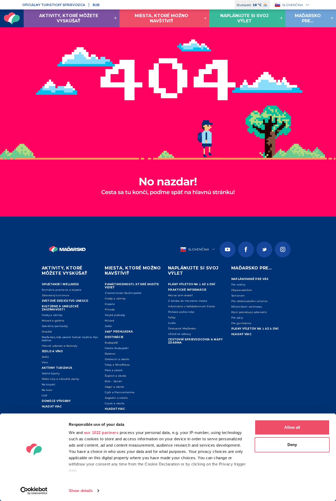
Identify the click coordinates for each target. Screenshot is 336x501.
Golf (44, 395)
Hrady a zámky (52, 315)
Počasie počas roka (181, 312)
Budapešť (111, 342)
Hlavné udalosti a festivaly (59, 345)
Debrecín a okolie (117, 359)
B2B (96, 5)
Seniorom (238, 295)
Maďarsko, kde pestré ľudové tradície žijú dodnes (70, 338)
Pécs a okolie (114, 370)
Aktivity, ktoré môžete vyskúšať (68, 18)
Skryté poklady (115, 315)
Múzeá (109, 320)
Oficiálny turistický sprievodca (53, 5)
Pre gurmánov (241, 323)
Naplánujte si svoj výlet (244, 18)
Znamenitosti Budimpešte (123, 293)
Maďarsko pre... (308, 18)
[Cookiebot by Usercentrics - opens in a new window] (34, 491)
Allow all (292, 427)
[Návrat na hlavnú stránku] (12, 18)
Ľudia (172, 323)
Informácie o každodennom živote (191, 306)
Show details (81, 490)
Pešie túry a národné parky (60, 379)
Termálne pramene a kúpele (62, 290)
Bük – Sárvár (113, 381)
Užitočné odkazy (179, 334)
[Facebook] (246, 249)
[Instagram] (283, 249)
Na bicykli (48, 384)
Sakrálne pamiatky (55, 326)
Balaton (110, 353)
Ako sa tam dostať (180, 295)
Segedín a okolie (116, 398)
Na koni (47, 390)
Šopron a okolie (116, 375)
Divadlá (47, 331)
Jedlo (45, 357)
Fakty (172, 317)
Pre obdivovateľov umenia (249, 301)
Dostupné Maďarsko (182, 328)
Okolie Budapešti (117, 348)
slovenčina (292, 5)
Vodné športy (51, 373)
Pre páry (237, 317)
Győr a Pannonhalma (119, 392)
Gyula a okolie (114, 403)
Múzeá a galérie (53, 320)
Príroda (110, 309)
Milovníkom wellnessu (246, 306)
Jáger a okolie (114, 386)
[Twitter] (264, 249)
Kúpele (110, 304)
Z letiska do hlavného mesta (187, 301)
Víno (45, 362)
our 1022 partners (101, 432)
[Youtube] (227, 249)
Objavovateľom (241, 290)
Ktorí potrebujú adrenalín (249, 312)
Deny (292, 444)
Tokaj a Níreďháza (117, 364)
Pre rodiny (238, 284)
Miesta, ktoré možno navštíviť (161, 18)
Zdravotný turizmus (55, 295)
